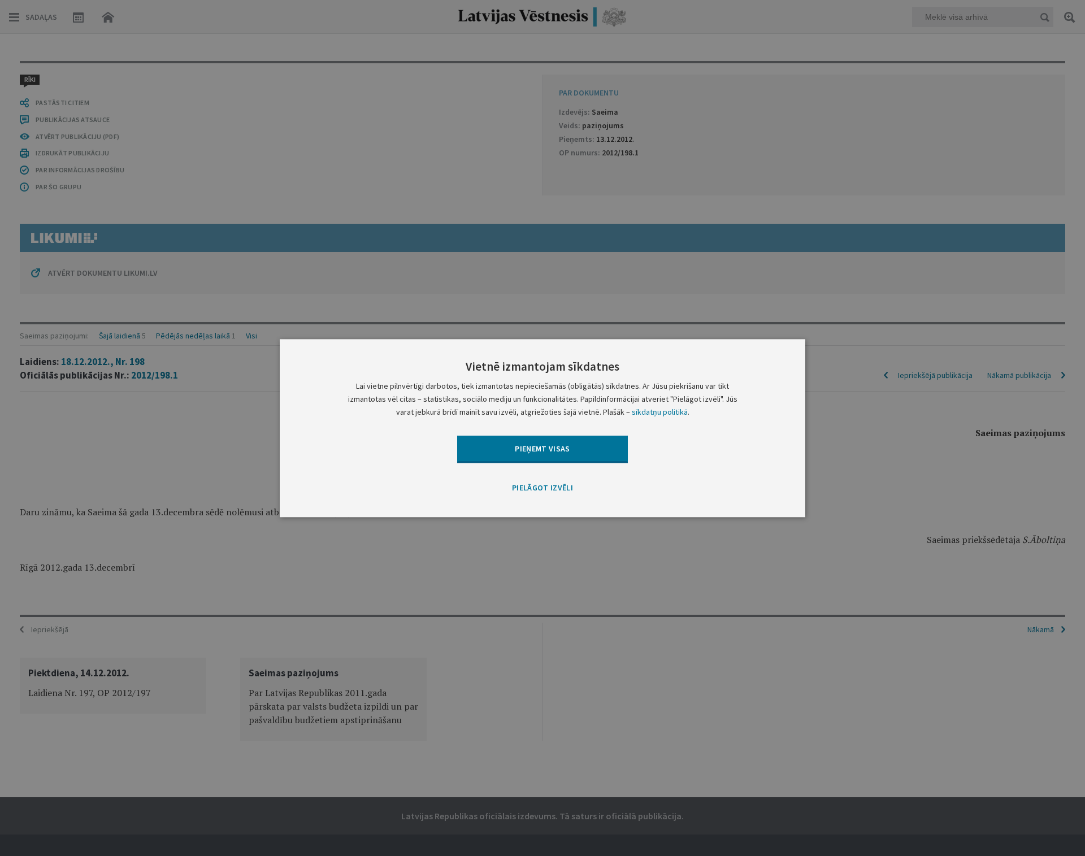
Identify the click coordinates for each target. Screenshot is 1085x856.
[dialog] (542, 428)
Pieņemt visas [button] (542, 449)
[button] (542, 489)
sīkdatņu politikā (660, 412)
